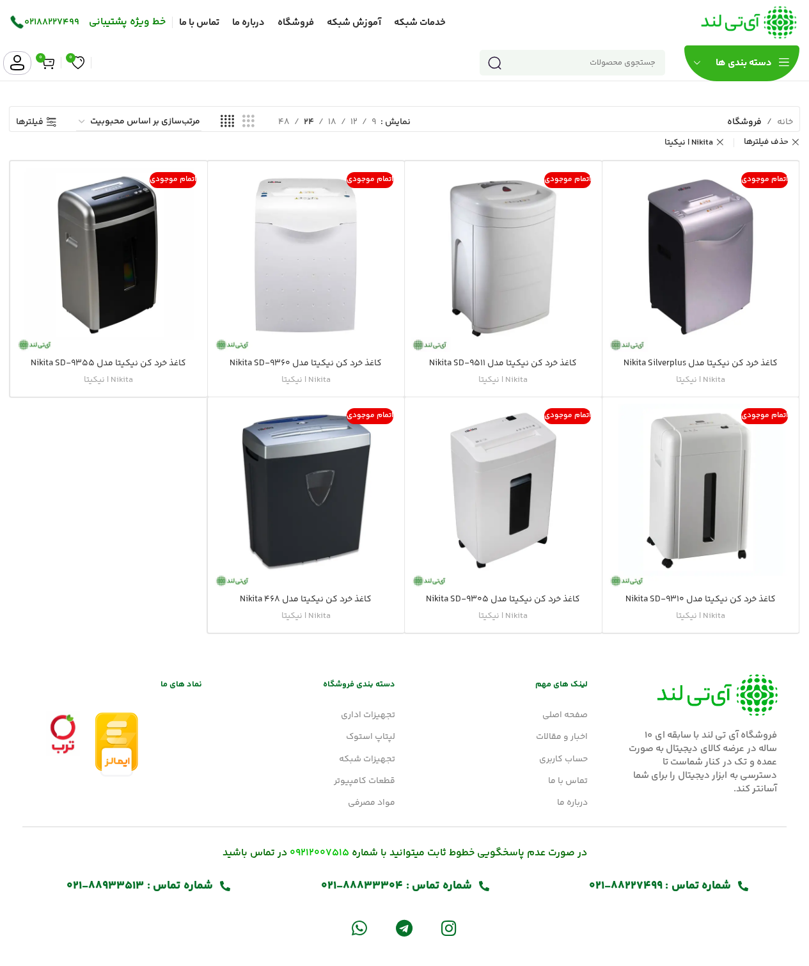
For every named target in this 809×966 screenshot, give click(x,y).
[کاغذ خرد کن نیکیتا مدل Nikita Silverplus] (701, 260)
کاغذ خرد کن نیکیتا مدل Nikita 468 (306, 599)
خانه (785, 122)
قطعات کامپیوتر (364, 781)
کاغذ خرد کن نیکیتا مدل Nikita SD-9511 (503, 363)
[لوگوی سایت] (748, 22)
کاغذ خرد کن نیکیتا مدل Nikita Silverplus (701, 363)
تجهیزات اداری (368, 715)
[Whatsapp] (359, 928)
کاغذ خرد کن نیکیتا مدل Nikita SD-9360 (306, 363)
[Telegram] (404, 928)
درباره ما (572, 803)
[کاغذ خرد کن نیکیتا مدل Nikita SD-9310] (701, 496)
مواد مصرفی (371, 803)
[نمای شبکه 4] (227, 122)
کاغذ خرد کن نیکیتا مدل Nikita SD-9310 (700, 599)
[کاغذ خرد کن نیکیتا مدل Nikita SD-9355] (109, 260)
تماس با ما (568, 781)
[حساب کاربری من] (17, 63)
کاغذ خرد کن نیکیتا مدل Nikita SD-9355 (108, 363)
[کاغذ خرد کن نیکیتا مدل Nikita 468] (306, 496)
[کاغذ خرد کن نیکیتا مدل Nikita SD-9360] (306, 260)
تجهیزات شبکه (367, 759)
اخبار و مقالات (562, 737)
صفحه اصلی (565, 715)
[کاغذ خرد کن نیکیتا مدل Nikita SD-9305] (503, 496)
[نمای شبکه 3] (248, 122)
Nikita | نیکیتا (688, 142)
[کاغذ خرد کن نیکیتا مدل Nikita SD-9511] (503, 260)
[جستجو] (494, 62)
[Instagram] (449, 928)
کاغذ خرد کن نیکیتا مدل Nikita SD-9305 (503, 599)
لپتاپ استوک (370, 737)
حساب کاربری (563, 759)
